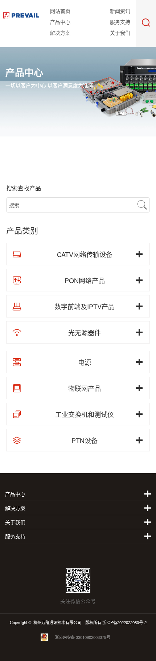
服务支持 (120, 21)
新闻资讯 (120, 10)
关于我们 (120, 32)
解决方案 (60, 32)
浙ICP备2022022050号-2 (124, 622)
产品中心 (60, 21)
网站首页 (60, 10)
